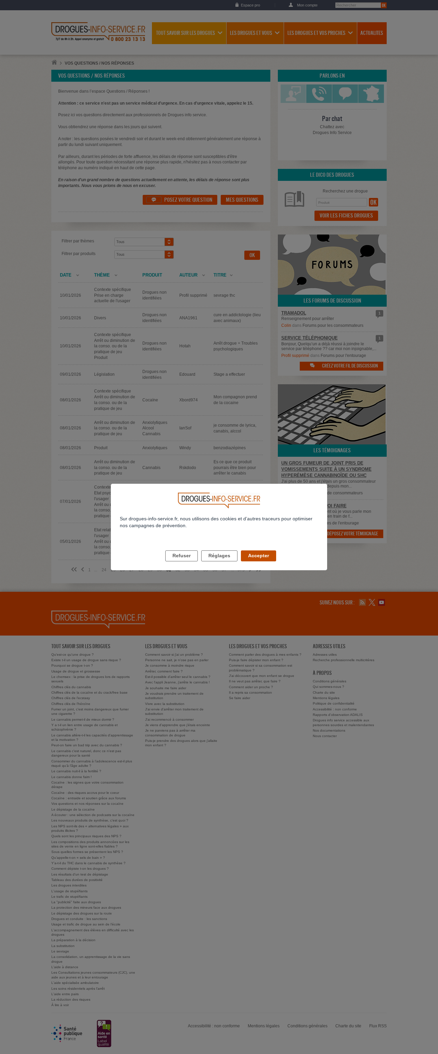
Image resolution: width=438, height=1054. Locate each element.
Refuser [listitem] (181, 555)
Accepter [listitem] (258, 555)
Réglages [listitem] (219, 555)
